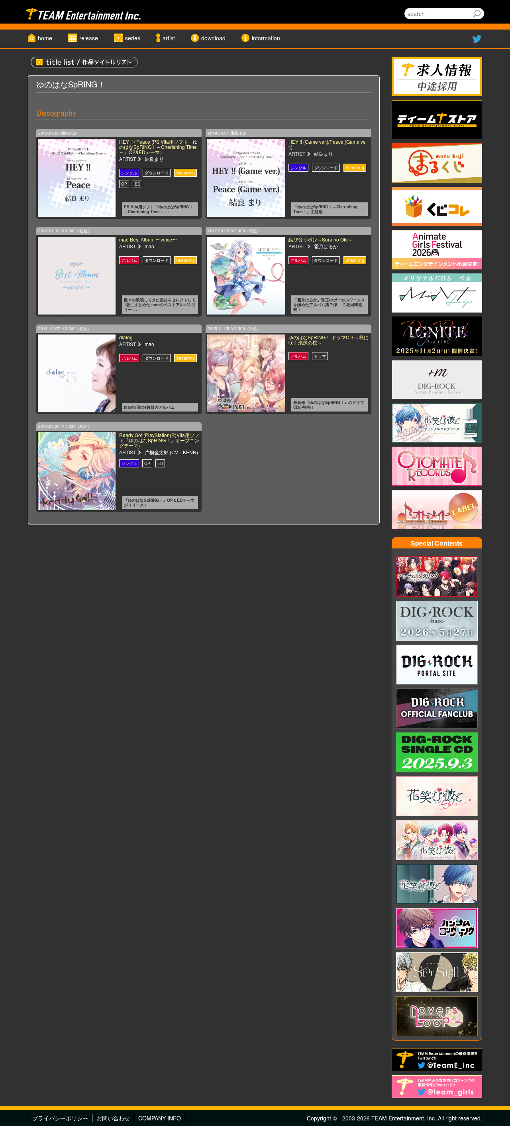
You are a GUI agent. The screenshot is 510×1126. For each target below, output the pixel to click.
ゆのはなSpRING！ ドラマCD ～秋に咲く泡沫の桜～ (328, 340)
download (213, 38)
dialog (126, 337)
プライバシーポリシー (60, 1118)
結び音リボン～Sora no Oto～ (320, 239)
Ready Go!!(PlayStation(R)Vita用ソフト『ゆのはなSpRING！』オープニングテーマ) (159, 440)
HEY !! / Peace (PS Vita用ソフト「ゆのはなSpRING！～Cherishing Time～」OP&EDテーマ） (158, 146)
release (88, 38)
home (45, 38)
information (266, 38)
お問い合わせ (113, 1118)
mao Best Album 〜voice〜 (148, 239)
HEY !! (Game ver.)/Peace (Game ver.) (327, 144)
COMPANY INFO (159, 1118)
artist (169, 38)
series (132, 38)
